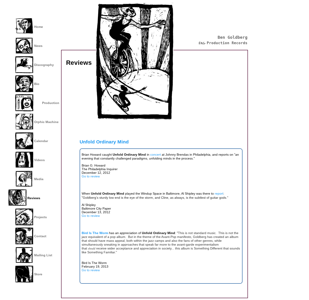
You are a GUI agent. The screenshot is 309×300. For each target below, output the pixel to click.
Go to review (91, 176)
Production (50, 103)
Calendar (41, 141)
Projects (40, 217)
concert (156, 154)
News (38, 46)
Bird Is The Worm (95, 233)
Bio (36, 84)
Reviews (33, 198)
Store (38, 274)
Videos (39, 160)
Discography (44, 65)
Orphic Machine (46, 122)
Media (38, 179)
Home (38, 27)
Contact (40, 236)
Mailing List (43, 255)
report (219, 193)
